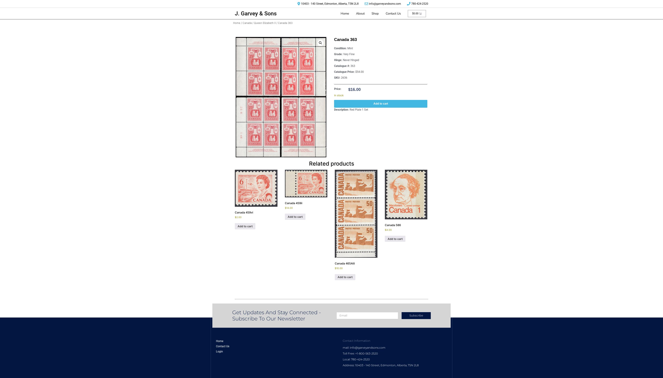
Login (219, 351)
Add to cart (380, 103)
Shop (375, 13)
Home (345, 13)
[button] (320, 43)
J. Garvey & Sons (256, 13)
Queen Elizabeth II (265, 23)
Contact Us (393, 13)
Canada (247, 23)
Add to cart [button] (245, 226)
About (360, 13)
